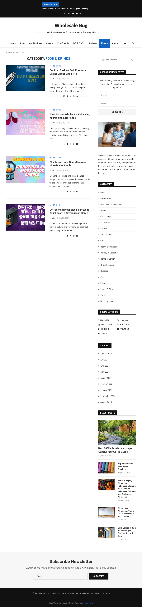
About (22, 43)
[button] (61, 4)
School (103, 283)
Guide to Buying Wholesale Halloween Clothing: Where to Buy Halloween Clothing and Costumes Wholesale (127, 488)
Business (93, 43)
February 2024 (106, 384)
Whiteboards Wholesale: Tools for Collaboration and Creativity (126, 512)
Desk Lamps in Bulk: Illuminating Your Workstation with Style (127, 532)
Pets (102, 277)
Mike (53, 78)
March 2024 (105, 378)
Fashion (103, 228)
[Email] (77, 13)
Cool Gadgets (35, 43)
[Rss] (81, 13)
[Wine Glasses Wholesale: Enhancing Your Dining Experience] (25, 122)
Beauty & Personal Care (111, 204)
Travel (103, 295)
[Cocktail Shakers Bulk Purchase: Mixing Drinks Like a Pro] (25, 78)
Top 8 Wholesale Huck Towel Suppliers (125, 466)
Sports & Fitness (107, 289)
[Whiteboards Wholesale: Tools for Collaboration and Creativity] (106, 512)
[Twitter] (65, 13)
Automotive (105, 198)
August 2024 (106, 353)
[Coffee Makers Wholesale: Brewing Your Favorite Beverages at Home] (25, 217)
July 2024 (104, 359)
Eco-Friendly (63, 43)
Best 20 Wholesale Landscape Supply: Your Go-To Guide (115, 450)
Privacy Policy (88, 603)
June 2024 (104, 366)
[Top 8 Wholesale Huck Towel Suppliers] (106, 467)
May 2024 (104, 371)
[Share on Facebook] (67, 96)
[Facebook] (60, 13)
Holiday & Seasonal (109, 252)
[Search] (132, 43)
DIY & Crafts (78, 43)
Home (13, 43)
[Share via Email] (77, 96)
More (103, 43)
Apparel (49, 43)
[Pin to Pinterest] (73, 96)
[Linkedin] (68, 13)
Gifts (102, 240)
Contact (116, 43)
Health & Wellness (108, 246)
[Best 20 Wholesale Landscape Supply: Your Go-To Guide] (117, 432)
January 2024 (106, 390)
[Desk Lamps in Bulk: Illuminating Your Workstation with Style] (106, 532)
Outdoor (104, 271)
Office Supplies (107, 265)
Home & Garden (107, 258)
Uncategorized (106, 301)
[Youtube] (73, 13)
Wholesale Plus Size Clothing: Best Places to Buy (61, 9)
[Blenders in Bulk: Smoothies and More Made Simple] (25, 169)
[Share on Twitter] (70, 96)
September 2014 (107, 396)
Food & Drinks (106, 234)
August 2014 (106, 402)
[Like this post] (64, 96)
